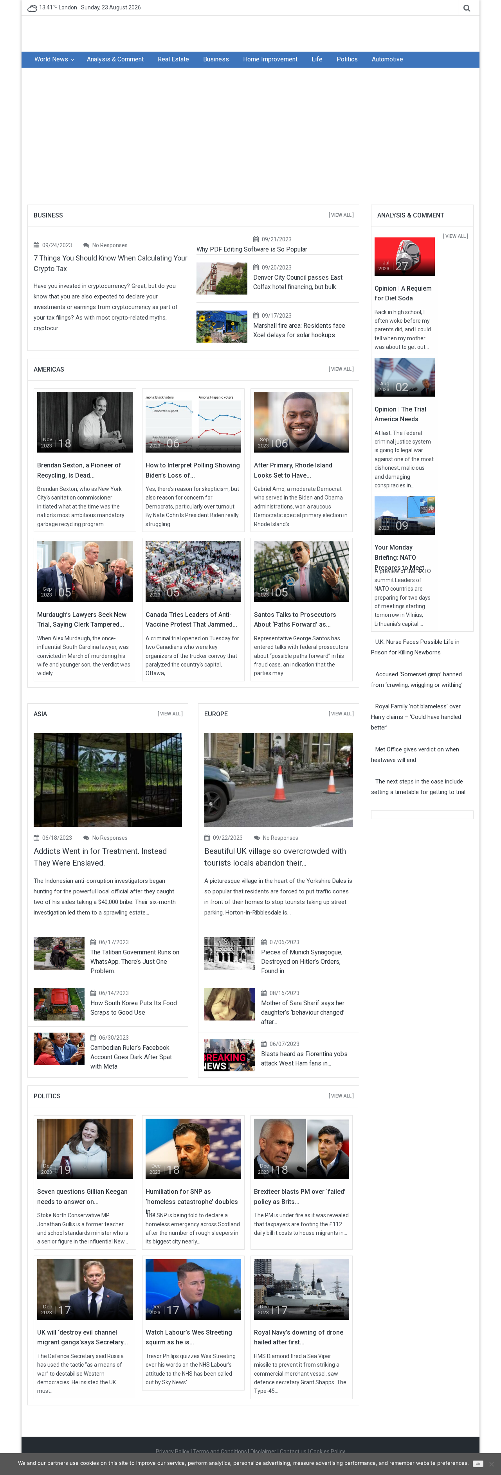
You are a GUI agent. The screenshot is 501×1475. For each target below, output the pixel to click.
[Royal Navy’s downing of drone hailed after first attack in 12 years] (302, 1288)
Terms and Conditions (220, 1451)
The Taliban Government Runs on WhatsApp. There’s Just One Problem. (134, 962)
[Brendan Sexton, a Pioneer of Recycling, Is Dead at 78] (85, 422)
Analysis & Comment (115, 59)
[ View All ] (341, 215)
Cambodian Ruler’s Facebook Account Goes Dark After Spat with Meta (131, 1057)
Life (317, 59)
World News (51, 59)
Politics (347, 59)
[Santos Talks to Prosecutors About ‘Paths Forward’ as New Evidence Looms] (302, 571)
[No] (491, 1464)
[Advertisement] (250, 138)
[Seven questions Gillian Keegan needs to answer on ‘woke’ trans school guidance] (85, 1148)
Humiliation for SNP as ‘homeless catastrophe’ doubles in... (192, 1201)
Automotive (387, 59)
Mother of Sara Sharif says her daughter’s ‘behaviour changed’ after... (302, 1012)
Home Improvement (270, 59)
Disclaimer (263, 1451)
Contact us (293, 1451)
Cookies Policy (327, 1451)
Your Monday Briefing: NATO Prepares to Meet (399, 557)
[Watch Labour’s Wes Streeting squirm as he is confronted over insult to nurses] (193, 1288)
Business (216, 59)
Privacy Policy (172, 1451)
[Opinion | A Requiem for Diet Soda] (405, 256)
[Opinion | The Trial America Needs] (405, 377)
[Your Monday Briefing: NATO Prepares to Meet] (405, 515)
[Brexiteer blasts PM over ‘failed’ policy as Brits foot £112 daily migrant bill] (302, 1148)
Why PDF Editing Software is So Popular (251, 249)
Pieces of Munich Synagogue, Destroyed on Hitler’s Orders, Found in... (301, 962)
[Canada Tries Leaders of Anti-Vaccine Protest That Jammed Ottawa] (193, 571)
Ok (478, 1464)
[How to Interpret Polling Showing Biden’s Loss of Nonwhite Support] (193, 422)
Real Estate (173, 59)
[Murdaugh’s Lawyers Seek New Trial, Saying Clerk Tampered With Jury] (85, 571)
